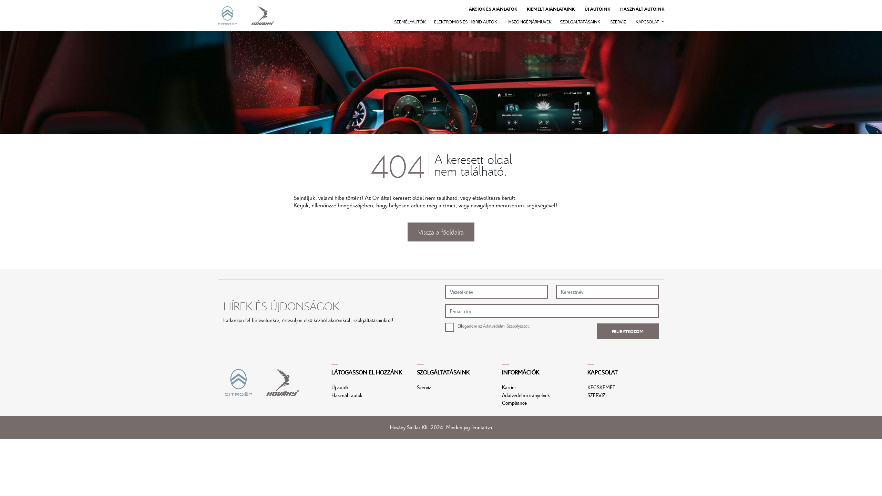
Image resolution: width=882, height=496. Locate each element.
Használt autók (346, 395)
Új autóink (597, 9)
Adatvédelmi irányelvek (526, 395)
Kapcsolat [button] (648, 22)
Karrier (509, 387)
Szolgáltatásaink (580, 22)
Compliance (514, 402)
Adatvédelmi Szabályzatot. (506, 326)
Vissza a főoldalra (441, 232)
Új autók (340, 387)
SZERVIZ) (597, 395)
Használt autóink (642, 9)
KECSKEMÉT (601, 387)
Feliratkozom (628, 331)
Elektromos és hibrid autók (465, 22)
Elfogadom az (494, 326)
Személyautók (410, 22)
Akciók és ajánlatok (493, 9)
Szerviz (618, 22)
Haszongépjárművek (528, 22)
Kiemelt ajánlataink (551, 9)
